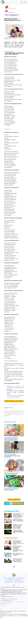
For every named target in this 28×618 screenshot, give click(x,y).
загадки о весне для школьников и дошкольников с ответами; (15, 387)
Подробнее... (8, 612)
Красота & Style (8, 452)
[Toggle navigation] (25, 2)
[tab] (14, 566)
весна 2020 (11, 414)
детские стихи (13, 412)
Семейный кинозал (21, 578)
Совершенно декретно (19, 581)
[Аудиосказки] (14, 503)
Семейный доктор (18, 579)
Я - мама (5, 578)
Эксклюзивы (11, 12)
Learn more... (17, 615)
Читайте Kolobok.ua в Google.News (14, 401)
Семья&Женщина (12, 578)
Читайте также (14, 53)
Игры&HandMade (9, 579)
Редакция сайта (3, 604)
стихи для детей (14, 411)
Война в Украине (12, 8)
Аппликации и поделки (10, 435)
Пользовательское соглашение (6, 603)
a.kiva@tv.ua (3, 597)
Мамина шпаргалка (15, 14)
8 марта (7, 411)
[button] (22, 2)
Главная (6, 14)
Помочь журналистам (14, 499)
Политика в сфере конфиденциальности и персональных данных (12, 601)
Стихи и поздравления (11, 15)
